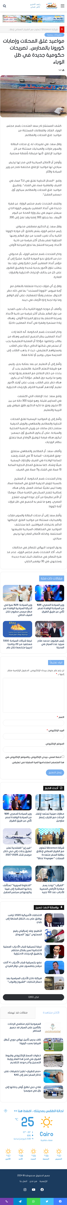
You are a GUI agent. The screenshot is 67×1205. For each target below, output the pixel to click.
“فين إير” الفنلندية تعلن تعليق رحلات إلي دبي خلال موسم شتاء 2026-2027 (17, 851)
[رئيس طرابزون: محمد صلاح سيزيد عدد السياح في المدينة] (49, 629)
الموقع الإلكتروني (55, 744)
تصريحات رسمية (54, 35)
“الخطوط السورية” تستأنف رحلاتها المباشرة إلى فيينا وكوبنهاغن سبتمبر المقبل (17, 889)
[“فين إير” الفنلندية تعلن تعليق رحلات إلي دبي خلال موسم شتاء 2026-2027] (17, 836)
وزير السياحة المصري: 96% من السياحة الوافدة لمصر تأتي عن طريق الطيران (50, 608)
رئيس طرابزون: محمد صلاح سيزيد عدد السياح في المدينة (50, 644)
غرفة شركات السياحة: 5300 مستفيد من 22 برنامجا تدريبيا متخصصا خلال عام (17, 644)
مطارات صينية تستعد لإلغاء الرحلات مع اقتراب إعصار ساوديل (50, 817)
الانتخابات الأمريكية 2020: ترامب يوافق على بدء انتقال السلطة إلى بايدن (24, 918)
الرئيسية (43, 1181)
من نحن (33, 1181)
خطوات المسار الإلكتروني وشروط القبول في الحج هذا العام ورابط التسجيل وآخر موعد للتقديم (23, 1059)
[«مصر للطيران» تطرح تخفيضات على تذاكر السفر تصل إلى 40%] (53, 1076)
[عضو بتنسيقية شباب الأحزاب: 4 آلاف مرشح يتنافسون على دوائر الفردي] (54, 967)
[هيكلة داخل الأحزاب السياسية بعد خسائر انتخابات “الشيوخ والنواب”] (54, 983)
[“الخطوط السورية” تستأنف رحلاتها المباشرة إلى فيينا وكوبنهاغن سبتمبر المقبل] (17, 874)
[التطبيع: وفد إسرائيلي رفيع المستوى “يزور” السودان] (54, 936)
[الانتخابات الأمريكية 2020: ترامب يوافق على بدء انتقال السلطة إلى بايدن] (54, 920)
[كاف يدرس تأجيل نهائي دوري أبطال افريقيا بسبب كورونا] (53, 1044)
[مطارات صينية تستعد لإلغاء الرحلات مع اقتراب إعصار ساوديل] (49, 802)
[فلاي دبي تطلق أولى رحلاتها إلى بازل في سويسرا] (53, 1092)
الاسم (60, 717)
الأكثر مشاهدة (51, 1012)
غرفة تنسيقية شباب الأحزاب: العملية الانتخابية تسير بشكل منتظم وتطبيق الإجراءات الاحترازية (22, 950)
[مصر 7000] (43, 5)
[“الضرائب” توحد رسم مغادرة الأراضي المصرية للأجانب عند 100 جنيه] (49, 874)
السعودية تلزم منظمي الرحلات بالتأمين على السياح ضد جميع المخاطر (24, 1027)
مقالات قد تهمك (18, 1012)
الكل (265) (33, 997)
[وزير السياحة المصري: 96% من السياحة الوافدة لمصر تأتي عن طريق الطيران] (49, 593)
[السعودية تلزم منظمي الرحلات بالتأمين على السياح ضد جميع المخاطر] (53, 1029)
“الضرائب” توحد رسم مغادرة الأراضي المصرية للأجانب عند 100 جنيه (52, 889)
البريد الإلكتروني (55, 730)
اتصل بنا (23, 1181)
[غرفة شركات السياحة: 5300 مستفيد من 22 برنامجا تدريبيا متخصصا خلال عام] (17, 629)
